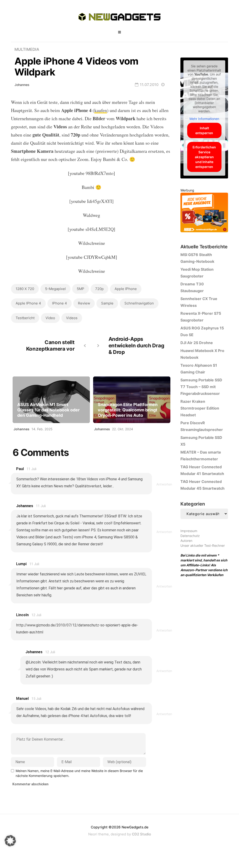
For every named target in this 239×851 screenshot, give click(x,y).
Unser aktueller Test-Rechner (202, 545)
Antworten (164, 484)
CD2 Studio (141, 834)
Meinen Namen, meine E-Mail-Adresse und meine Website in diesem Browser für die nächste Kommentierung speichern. (79, 773)
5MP (80, 289)
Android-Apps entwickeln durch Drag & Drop (136, 345)
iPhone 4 (59, 303)
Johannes (21, 85)
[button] (10, 840)
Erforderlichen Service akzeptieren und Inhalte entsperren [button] (204, 157)
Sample (107, 303)
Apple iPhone (126, 289)
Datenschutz (190, 536)
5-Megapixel (55, 289)
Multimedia (26, 49)
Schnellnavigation (139, 303)
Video (50, 318)
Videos (71, 318)
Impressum (188, 531)
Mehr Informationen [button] (204, 119)
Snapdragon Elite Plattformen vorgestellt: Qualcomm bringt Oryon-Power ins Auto (128, 410)
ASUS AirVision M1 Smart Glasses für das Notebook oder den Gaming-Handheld (48, 410)
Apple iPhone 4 (28, 303)
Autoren (186, 541)
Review (84, 303)
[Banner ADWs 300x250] (204, 213)
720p (99, 289)
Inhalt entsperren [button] (204, 130)
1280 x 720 (25, 289)
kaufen (100, 110)
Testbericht (25, 318)
